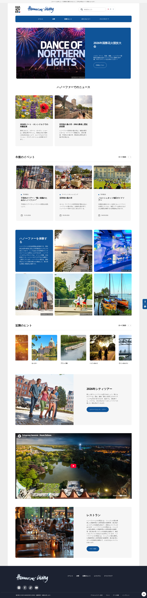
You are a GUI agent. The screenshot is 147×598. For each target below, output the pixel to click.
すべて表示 (122, 157)
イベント (70, 576)
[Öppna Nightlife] (108, 19)
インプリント (125, 595)
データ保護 (116, 595)
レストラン (97, 576)
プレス (108, 595)
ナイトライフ (108, 576)
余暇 (77, 576)
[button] (130, 157)
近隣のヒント (87, 576)
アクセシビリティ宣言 (97, 595)
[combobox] (92, 9)
